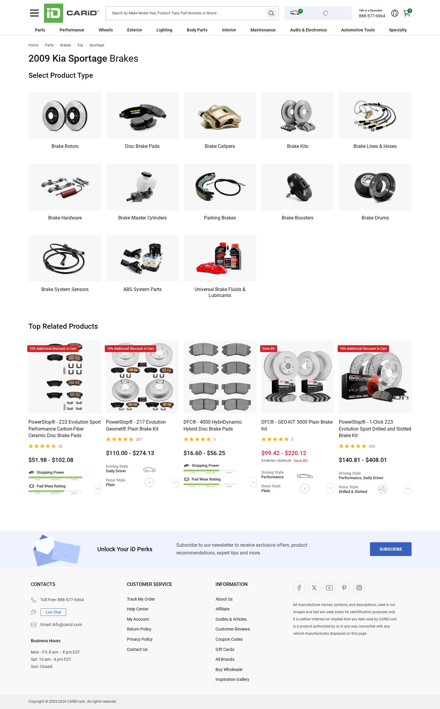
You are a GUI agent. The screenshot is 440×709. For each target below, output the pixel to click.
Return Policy (139, 629)
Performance (72, 30)
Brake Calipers (220, 146)
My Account (138, 619)
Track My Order (141, 599)
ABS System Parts (142, 289)
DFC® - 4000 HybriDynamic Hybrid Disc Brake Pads (212, 425)
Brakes (65, 45)
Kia (80, 45)
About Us (224, 599)
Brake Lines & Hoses (375, 146)
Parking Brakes (220, 218)
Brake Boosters (297, 218)
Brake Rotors (64, 146)
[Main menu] (34, 13)
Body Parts (197, 30)
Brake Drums (375, 218)
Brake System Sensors (65, 289)
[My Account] (395, 13)
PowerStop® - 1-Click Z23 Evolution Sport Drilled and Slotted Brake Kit (375, 428)
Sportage (96, 45)
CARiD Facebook (299, 587)
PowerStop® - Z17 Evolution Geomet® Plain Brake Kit (136, 425)
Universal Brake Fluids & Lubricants (220, 293)
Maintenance (263, 30)
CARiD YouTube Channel (329, 587)
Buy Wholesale (229, 669)
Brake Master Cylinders (142, 218)
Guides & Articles (231, 619)
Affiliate (223, 609)
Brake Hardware (65, 218)
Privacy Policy (140, 639)
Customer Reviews (233, 629)
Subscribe (391, 549)
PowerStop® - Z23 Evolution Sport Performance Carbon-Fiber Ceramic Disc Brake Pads (64, 428)
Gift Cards (225, 649)
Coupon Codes (229, 639)
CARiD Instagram (359, 587)
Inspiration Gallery (232, 679)
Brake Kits (297, 146)
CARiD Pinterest (344, 587)
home (33, 45)
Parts (40, 30)
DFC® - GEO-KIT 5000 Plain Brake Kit (297, 425)
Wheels (106, 30)
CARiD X (314, 587)
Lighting (164, 30)
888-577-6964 (372, 15)
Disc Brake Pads (142, 146)
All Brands (225, 659)
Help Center (137, 609)
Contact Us (137, 649)
